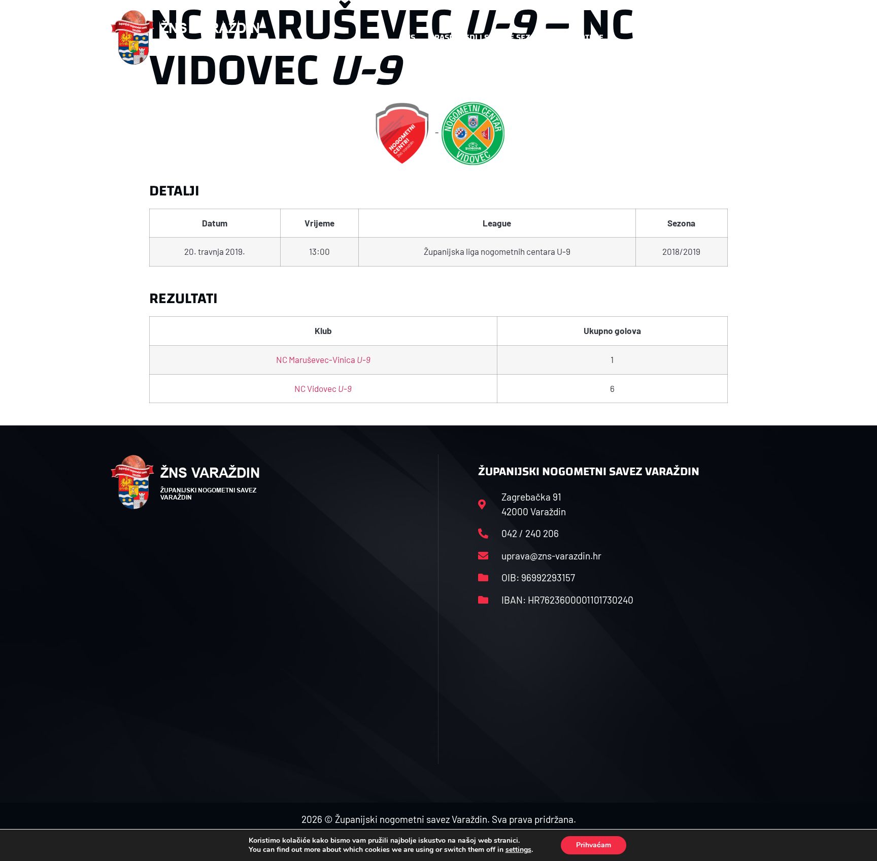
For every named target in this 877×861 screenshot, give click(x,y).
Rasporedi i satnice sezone (490, 37)
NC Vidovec (323, 388)
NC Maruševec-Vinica (323, 359)
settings (518, 849)
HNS (407, 37)
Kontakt (650, 37)
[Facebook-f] (700, 37)
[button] (746, 37)
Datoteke (584, 37)
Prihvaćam (593, 845)
